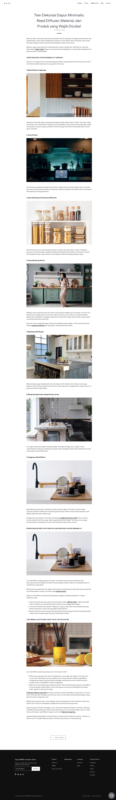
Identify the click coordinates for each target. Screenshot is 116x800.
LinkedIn (92, 775)
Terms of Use (86, 796)
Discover (54, 762)
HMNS (54, 766)
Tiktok (92, 769)
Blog (102, 3)
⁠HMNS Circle (94, 3)
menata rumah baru (38, 325)
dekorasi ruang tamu (69, 712)
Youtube (92, 772)
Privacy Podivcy (96, 796)
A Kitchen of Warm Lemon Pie (36, 693)
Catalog (79, 3)
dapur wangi (39, 49)
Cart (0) (108, 3)
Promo (86, 3)
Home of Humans (57, 769)
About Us (80, 762)
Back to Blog (59, 737)
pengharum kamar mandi (68, 518)
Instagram (93, 762)
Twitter (92, 766)
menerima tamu (60, 591)
